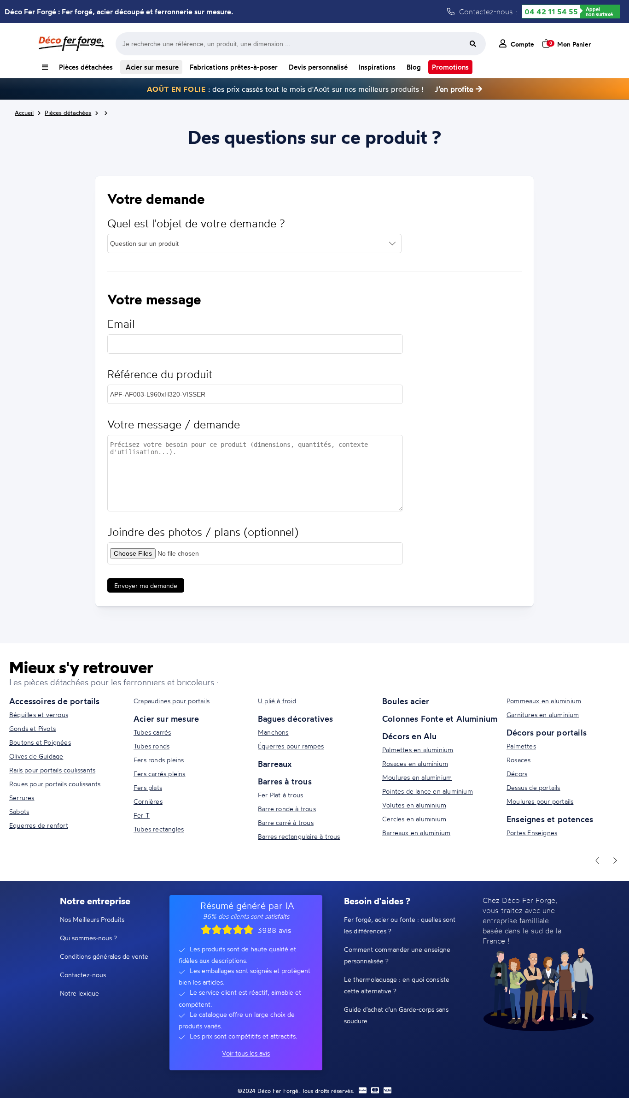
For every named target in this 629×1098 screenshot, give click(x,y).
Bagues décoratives (295, 718)
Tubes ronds (151, 746)
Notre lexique (79, 993)
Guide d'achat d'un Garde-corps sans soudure (396, 1015)
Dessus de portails (533, 787)
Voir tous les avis (246, 1053)
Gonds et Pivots (32, 728)
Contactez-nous (83, 975)
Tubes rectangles (159, 829)
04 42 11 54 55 (551, 11)
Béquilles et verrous (38, 714)
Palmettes (521, 746)
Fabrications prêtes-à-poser (234, 67)
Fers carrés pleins (160, 774)
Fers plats (148, 787)
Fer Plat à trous (280, 795)
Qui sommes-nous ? (88, 938)
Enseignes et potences (550, 819)
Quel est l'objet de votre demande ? (196, 223)
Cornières (148, 801)
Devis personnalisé (318, 67)
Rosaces (518, 760)
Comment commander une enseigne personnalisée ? (397, 955)
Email (121, 324)
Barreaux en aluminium (416, 833)
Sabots (19, 811)
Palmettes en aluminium (417, 750)
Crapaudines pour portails (172, 701)
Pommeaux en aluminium (544, 701)
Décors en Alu (409, 736)
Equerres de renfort (38, 825)
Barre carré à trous (286, 822)
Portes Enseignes (532, 833)
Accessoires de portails (54, 701)
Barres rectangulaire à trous (299, 836)
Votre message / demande (173, 424)
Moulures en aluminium (417, 777)
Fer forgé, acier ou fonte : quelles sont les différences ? (399, 925)
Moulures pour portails (540, 801)
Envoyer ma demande (145, 585)
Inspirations (377, 67)
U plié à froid (277, 701)
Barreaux (275, 764)
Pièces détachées (86, 67)
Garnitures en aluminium (543, 714)
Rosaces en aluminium (415, 763)
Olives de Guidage (36, 756)
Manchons (273, 732)
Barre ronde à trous (287, 809)
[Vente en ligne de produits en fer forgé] (71, 43)
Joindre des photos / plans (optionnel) (202, 532)
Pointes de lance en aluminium (427, 791)
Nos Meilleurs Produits (92, 919)
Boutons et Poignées (40, 742)
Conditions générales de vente (104, 956)
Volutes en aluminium (414, 805)
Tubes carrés (152, 732)
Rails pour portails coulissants (52, 770)
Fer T (142, 815)
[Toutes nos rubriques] (45, 67)
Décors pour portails (547, 732)
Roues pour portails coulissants (54, 784)
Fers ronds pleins (159, 760)
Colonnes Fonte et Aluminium (439, 718)
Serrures (22, 797)
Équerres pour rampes (291, 746)
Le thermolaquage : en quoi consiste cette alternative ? (396, 985)
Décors (517, 774)
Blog (414, 67)
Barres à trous (285, 781)
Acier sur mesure (151, 67)
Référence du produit (159, 374)
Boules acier (405, 701)
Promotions (450, 67)
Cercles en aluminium (414, 819)
